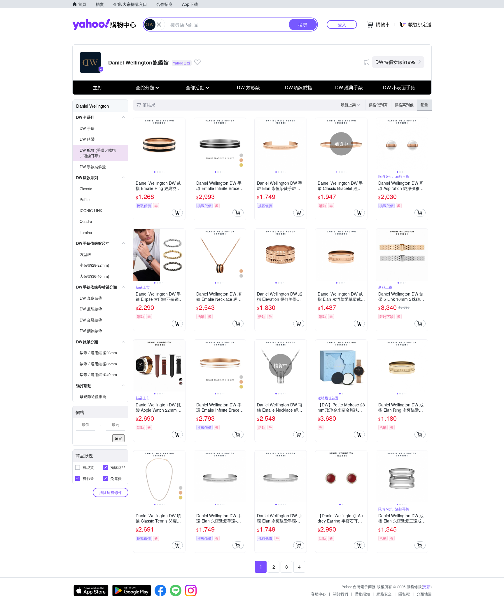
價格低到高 (378, 104)
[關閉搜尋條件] (158, 24)
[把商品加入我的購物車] (177, 212)
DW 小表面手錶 (399, 87)
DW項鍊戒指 (298, 87)
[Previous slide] (137, 144)
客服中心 (318, 594)
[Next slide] (181, 144)
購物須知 (362, 594)
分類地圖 (424, 594)
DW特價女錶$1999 (395, 62)
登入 (341, 24)
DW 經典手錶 (349, 87)
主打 (97, 87)
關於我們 (340, 594)
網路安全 (384, 594)
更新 (426, 586)
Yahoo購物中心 (104, 25)
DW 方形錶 (248, 87)
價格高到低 (404, 104)
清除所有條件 (110, 492)
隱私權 (404, 594)
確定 (118, 438)
